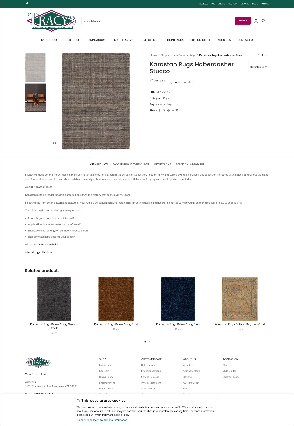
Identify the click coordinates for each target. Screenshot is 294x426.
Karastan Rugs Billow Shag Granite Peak (54, 326)
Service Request (150, 376)
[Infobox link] (265, 21)
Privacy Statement (151, 382)
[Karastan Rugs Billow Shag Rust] (116, 299)
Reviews (187, 376)
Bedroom (104, 370)
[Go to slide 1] (145, 341)
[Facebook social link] (27, 3)
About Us (189, 359)
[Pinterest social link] (168, 110)
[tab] (99, 162)
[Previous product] (259, 55)
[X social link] (164, 110)
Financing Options (151, 370)
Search (243, 20)
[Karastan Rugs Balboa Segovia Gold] (240, 299)
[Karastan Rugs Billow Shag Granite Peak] (54, 299)
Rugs (192, 55)
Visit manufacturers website (41, 244)
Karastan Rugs (258, 66)
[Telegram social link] (177, 110)
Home (153, 55)
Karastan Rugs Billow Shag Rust (116, 324)
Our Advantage (191, 370)
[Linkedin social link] (173, 110)
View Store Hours (36, 373)
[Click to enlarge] (54, 143)
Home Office (106, 388)
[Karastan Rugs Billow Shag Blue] (178, 299)
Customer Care (151, 359)
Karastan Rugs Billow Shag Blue (178, 324)
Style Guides (229, 370)
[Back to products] (263, 55)
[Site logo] (51, 20)
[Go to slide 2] (149, 341)
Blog (185, 388)
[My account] (256, 20)
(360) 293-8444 (43, 393)
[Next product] (267, 55)
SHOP (102, 359)
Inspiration (230, 359)
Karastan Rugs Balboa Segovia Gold (240, 324)
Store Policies (148, 388)
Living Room (105, 364)
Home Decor (178, 55)
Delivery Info (148, 364)
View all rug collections (38, 252)
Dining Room (106, 376)
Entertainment (107, 382)
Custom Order (191, 382)
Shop (164, 55)
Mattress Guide (231, 376)
